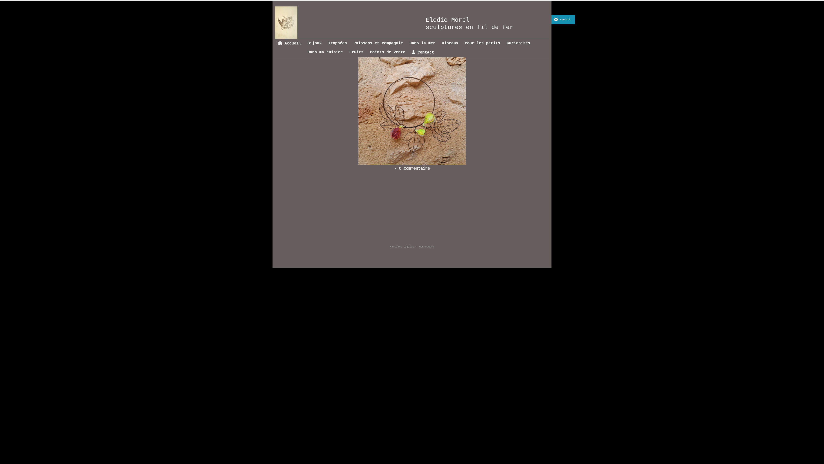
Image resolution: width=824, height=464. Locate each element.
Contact (565, 19)
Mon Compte (426, 246)
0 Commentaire (414, 168)
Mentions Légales (402, 246)
